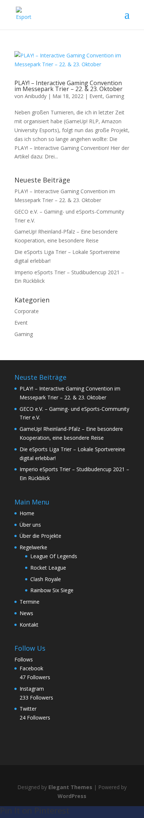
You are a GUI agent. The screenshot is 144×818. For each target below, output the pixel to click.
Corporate (26, 311)
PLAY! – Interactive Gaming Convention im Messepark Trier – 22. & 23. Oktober (68, 86)
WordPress (72, 795)
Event (96, 96)
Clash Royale (45, 579)
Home (27, 513)
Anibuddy (36, 96)
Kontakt (29, 624)
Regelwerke (33, 547)
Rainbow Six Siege (51, 590)
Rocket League (48, 567)
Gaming (115, 96)
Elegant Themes (70, 787)
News (26, 613)
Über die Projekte (40, 535)
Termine (30, 601)
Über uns (30, 524)
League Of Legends (53, 556)
